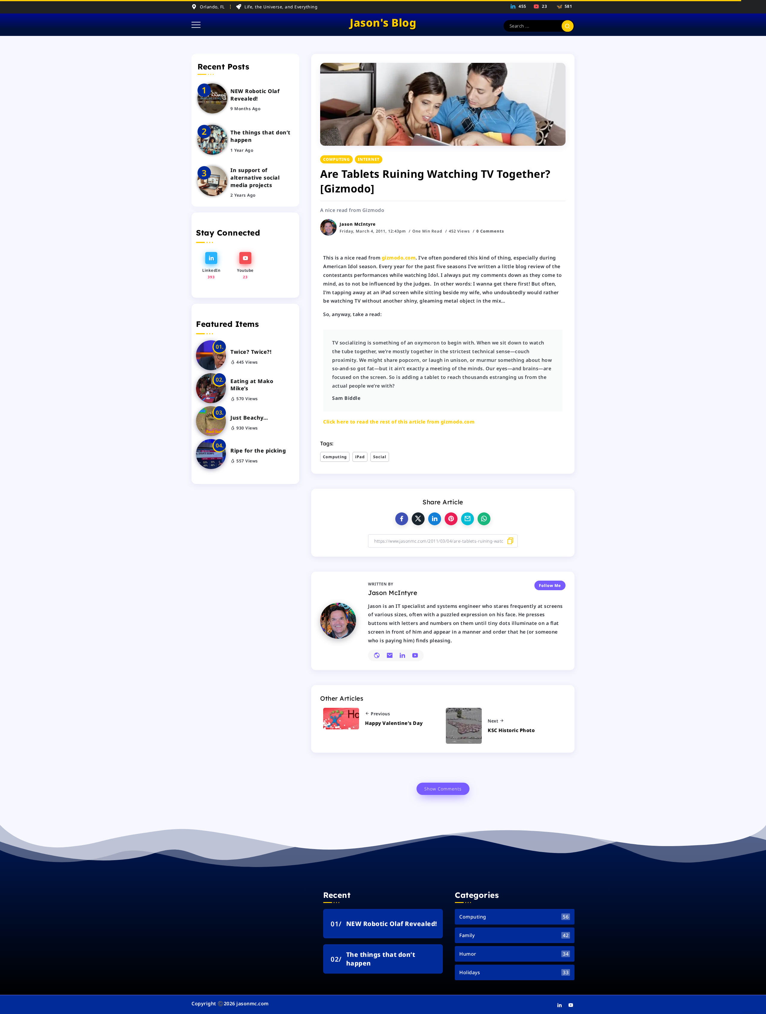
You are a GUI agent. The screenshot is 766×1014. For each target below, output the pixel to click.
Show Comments (443, 789)
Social (379, 456)
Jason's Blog (383, 22)
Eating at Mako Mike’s (251, 384)
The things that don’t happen (260, 136)
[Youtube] (541, 6)
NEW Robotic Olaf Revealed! (254, 94)
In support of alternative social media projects (254, 177)
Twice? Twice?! (250, 351)
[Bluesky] (563, 6)
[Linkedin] (518, 6)
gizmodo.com (399, 257)
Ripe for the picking (258, 450)
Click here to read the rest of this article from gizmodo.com (399, 421)
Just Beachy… (249, 417)
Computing (335, 456)
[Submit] (568, 26)
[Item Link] (212, 98)
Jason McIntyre (358, 224)
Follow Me (550, 585)
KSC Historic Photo (511, 730)
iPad (360, 456)
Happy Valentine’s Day (394, 723)
